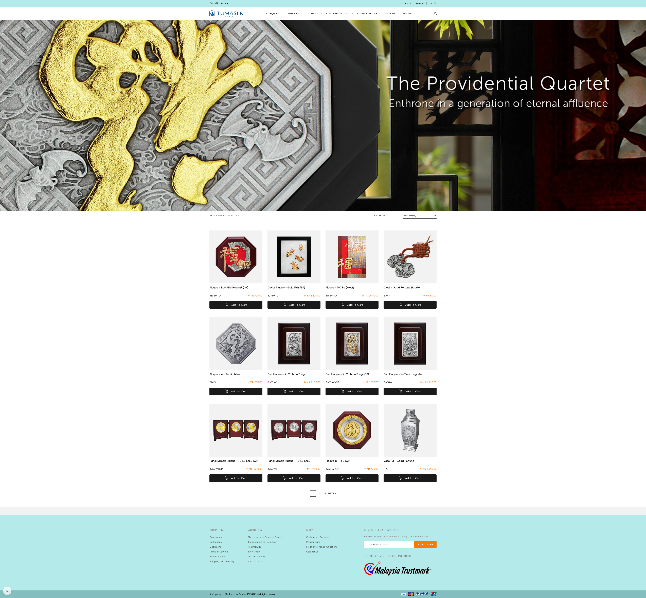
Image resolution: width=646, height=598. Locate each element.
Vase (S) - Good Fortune (399, 460)
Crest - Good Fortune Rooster (402, 287)
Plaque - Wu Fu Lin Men (224, 374)
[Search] (435, 13)
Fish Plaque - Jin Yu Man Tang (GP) (347, 374)
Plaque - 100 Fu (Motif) (340, 287)
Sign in (407, 3)
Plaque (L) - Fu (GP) (338, 460)
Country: (214, 3)
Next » (332, 493)
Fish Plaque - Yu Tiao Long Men (403, 374)
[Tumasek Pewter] (226, 13)
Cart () (433, 3)
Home (213, 215)
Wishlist (407, 13)
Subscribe (425, 544)
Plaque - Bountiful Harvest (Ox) (228, 287)
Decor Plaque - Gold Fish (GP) (286, 287)
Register (420, 3)
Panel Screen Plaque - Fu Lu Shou (288, 460)
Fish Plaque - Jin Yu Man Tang (286, 374)
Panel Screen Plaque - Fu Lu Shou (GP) (233, 460)
